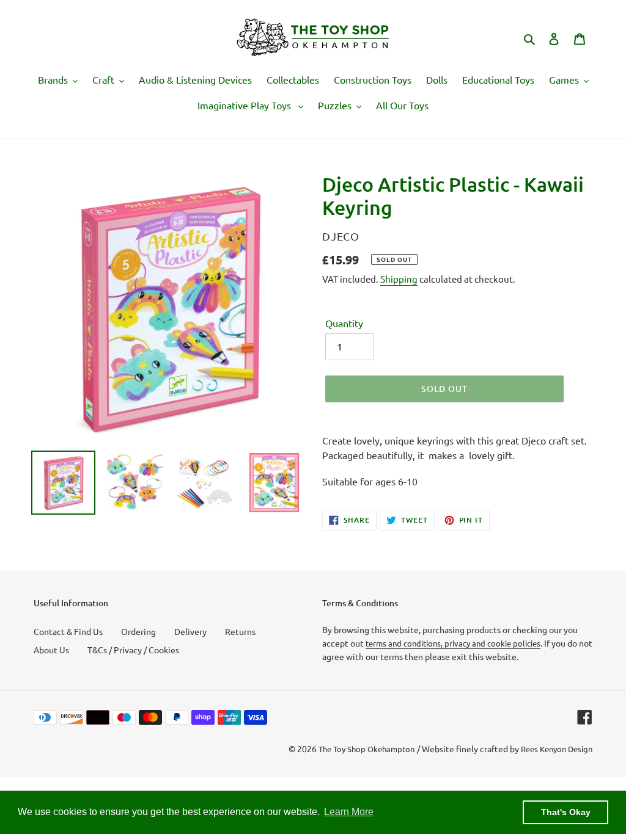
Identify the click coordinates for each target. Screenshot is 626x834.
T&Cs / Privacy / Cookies (133, 649)
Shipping (399, 279)
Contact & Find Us (68, 631)
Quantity (344, 323)
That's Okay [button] (566, 812)
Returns (240, 631)
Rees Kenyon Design (556, 749)
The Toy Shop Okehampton (366, 749)
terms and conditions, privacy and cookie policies (453, 643)
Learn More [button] (349, 812)
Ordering (138, 631)
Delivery (190, 631)
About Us (51, 649)
